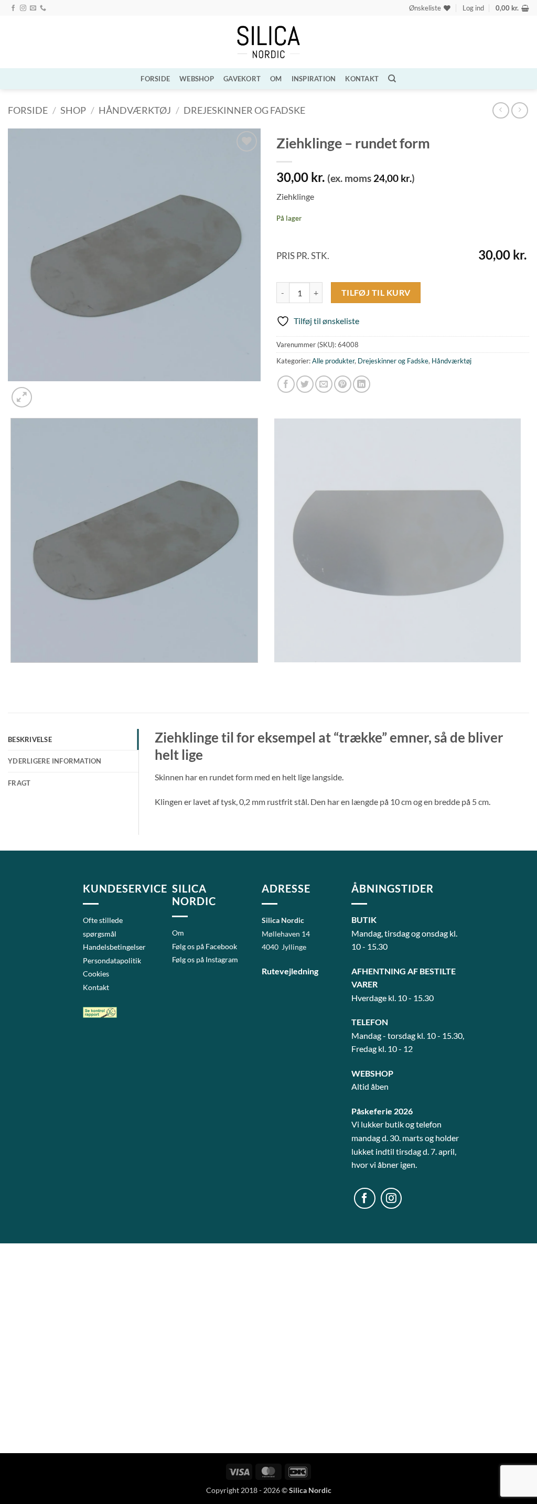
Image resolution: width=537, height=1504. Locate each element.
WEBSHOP (196, 78)
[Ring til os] (43, 8)
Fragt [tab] (19, 783)
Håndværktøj (135, 110)
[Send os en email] (33, 8)
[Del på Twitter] (305, 384)
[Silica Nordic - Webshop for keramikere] (268, 42)
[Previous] (13, 673)
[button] (473, 8)
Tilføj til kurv (376, 292)
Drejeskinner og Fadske (244, 110)
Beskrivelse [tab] (30, 739)
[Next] (47, 391)
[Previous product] (519, 110)
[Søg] (392, 79)
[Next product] (500, 110)
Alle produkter (333, 361)
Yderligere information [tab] (55, 761)
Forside (155, 78)
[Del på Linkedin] (361, 384)
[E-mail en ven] (323, 384)
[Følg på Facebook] (13, 8)
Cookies (96, 973)
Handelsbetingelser (114, 946)
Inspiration (314, 78)
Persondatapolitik (112, 960)
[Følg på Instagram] (23, 8)
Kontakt (362, 78)
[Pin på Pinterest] (342, 384)
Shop (73, 110)
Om (276, 78)
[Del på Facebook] (286, 384)
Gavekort (242, 78)
